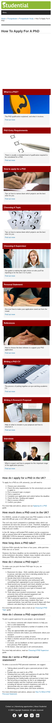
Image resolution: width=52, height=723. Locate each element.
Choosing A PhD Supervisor (38, 650)
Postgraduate (12, 19)
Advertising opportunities (24, 706)
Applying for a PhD (40, 506)
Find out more (10, 120)
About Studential (40, 706)
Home (3, 19)
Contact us (10, 706)
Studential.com (20, 5)
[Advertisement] (26, 61)
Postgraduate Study (26, 19)
